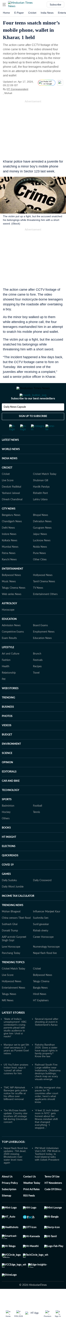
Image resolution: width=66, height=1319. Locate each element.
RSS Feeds (29, 1210)
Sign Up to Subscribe (33, 431)
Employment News (43, 646)
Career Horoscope (43, 951)
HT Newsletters (53, 1197)
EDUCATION (9, 633)
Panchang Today (11, 967)
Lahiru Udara (40, 514)
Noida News (40, 561)
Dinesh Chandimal (12, 514)
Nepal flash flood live (45, 967)
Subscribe (55, 4)
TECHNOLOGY (10, 804)
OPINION (7, 777)
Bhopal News (40, 529)
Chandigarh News (12, 536)
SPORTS (7, 814)
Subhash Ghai (9, 939)
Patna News (8, 568)
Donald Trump (10, 945)
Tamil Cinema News (44, 596)
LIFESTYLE (8, 662)
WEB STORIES (10, 703)
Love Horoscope (11, 961)
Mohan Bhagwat (11, 926)
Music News (9, 596)
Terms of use (52, 1191)
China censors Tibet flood (16, 932)
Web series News (11, 609)
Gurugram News (42, 542)
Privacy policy (10, 1197)
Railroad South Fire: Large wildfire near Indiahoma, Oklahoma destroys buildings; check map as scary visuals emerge (47, 1086)
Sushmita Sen (40, 932)
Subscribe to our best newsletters (33, 413)
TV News (38, 602)
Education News (42, 652)
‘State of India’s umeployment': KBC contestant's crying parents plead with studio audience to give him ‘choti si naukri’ (15, 1042)
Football (37, 820)
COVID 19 (8, 879)
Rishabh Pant (40, 507)
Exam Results (9, 652)
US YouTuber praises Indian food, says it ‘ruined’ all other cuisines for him (16, 1083)
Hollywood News (42, 589)
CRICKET (7, 482)
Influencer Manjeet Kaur (46, 926)
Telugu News (9, 1008)
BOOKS (6, 842)
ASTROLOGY (9, 618)
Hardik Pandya (41, 501)
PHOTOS (7, 730)
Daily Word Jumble (12, 901)
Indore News (9, 548)
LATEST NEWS (10, 454)
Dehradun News (42, 536)
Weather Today (31, 1197)
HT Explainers (41, 1015)
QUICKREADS (10, 870)
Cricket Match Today (44, 488)
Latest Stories (13, 1027)
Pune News (39, 568)
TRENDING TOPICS (13, 977)
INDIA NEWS (9, 473)
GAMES (6, 888)
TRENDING (8, 712)
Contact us (29, 1191)
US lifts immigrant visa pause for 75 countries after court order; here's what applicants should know (47, 1109)
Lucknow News (41, 555)
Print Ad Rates (31, 1204)
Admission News (11, 640)
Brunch (37, 668)
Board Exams (40, 640)
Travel (36, 687)
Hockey (6, 826)
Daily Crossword (42, 895)
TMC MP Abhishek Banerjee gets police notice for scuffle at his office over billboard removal (15, 1108)
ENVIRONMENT (11, 758)
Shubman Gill (40, 495)
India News (47, 12)
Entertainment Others (45, 609)
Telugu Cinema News (13, 602)
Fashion (6, 674)
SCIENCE (7, 767)
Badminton (8, 820)
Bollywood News (11, 589)
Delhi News (8, 542)
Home (6, 12)
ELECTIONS (8, 861)
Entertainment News (13, 1002)
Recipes (37, 681)
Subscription (9, 1204)
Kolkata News (9, 555)
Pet (4, 693)
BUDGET (7, 749)
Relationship (9, 687)
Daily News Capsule (15, 421)
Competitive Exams (13, 646)
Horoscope (8, 624)
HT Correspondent (17, 89)
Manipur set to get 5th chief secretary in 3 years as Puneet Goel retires (16, 1063)
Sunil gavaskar (41, 939)
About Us (7, 1191)
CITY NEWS (8, 523)
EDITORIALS (9, 786)
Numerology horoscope (46, 961)
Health (5, 681)
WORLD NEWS (11, 464)
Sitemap (6, 1210)
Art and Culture (10, 668)
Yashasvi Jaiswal (11, 507)
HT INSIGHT (9, 851)
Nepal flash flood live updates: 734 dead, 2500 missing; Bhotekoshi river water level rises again (16, 1170)
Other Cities (40, 574)
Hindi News (39, 1008)
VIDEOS (6, 740)
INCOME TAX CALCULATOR (18, 910)
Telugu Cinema (41, 996)
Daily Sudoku (9, 895)
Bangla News (40, 1002)
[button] (4, 4)
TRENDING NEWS (12, 920)
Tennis (36, 826)
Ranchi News (9, 574)
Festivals (38, 674)
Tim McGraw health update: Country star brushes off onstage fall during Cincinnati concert (15, 1130)
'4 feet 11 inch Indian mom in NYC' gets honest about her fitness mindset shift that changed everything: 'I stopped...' (47, 1133)
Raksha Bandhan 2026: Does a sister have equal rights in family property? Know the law (46, 1065)
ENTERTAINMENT (12, 583)
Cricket (32, 12)
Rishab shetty (40, 945)
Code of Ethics (53, 1204)
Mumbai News (10, 561)
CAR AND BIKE (11, 795)
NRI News (7, 1015)
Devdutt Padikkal (11, 501)
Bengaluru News (11, 529)
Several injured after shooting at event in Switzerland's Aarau (46, 1036)
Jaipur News (40, 548)
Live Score (7, 495)
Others (6, 833)
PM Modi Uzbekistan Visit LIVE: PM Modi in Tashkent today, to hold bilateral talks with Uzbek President (47, 1168)
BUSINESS (8, 721)
